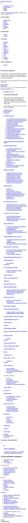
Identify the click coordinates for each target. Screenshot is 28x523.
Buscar (5, 8)
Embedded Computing (9, 115)
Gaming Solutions (8, 322)
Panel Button (4, 86)
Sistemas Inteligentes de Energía (15, 230)
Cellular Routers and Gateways (14, 173)
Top (3, 520)
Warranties (9, 372)
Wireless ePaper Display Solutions (15, 138)
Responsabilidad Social (9, 472)
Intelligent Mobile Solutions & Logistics (12, 236)
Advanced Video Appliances (14, 216)
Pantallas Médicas (11, 229)
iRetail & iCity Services (9, 297)
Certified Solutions (11, 150)
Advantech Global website (11, 12)
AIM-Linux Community (13, 381)
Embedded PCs (10, 127)
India (5, 45)
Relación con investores (9, 403)
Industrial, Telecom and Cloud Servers (16, 204)
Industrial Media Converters (14, 177)
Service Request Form (12, 369)
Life (8, 418)
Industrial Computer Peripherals (14, 193)
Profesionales (7, 414)
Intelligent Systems (8, 185)
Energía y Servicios (8, 275)
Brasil (5, 21)
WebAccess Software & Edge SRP (15, 165)
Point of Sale (10, 301)
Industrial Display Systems (13, 133)
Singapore (6, 52)
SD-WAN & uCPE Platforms (14, 208)
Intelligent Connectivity (9, 169)
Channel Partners (8, 354)
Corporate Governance (12, 408)
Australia (6, 42)
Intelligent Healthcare (8, 223)
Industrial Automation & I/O (10, 145)
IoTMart (6, 434)
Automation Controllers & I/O (14, 148)
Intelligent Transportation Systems (15, 195)
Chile (5, 25)
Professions (9, 417)
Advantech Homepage (6, 1)
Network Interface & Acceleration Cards (17, 206)
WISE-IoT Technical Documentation (16, 384)
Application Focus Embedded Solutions (16, 120)
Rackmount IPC (11, 198)
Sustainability (7, 425)
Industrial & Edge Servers (9, 284)
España (5, 36)
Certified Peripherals (8, 260)
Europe (5, 34)
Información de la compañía (14, 396)
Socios (5, 352)
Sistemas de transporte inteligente (11, 309)
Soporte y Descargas (8, 365)
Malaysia (6, 51)
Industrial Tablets (11, 242)
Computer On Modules (12, 123)
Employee (6, 428)
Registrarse (6, 5)
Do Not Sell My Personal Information (13, 515)
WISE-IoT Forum (11, 383)
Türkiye (6, 57)
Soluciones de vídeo (8, 335)
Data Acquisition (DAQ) (13, 154)
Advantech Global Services (10, 343)
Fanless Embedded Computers (14, 130)
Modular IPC (10, 197)
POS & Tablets (10, 252)
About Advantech (7, 393)
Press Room (10, 400)
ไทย (5, 56)
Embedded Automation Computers (15, 155)
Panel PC (9, 161)
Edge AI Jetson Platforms (13, 217)
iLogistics (6, 325)
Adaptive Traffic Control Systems (15, 312)
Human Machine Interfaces (13, 160)
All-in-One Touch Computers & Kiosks (16, 250)
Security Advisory (8, 387)
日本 (5, 48)
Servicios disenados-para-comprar (11, 345)
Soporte (6, 362)
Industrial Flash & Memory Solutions (16, 134)
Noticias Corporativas (9, 469)
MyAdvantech (7, 7)
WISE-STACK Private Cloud (14, 210)
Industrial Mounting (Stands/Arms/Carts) (13, 257)
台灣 (5, 54)
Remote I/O (10, 164)
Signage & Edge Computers (14, 254)
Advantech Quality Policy (9, 348)
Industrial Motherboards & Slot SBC (16, 194)
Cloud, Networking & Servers (10, 201)
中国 (5, 43)
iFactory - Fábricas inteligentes (10, 278)
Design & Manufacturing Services (11, 319)
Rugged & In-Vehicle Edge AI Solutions (17, 243)
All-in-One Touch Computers (14, 300)
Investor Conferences (12, 409)
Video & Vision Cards (12, 220)
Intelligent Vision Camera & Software (16, 219)
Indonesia (6, 46)
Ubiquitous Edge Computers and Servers (17, 303)
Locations (9, 421)
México (5, 23)
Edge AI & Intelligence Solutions (15, 126)
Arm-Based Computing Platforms (15, 121)
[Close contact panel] (1, 443)
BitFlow (9, 338)
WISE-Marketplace (8, 435)
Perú (6, 10)
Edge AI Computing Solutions (14, 270)
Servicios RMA (11, 368)
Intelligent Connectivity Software (15, 181)
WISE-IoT (9, 361)
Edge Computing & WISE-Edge (11, 267)
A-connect (6, 489)
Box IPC (9, 188)
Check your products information (15, 371)
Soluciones (6, 264)
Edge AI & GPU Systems (13, 191)
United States (7, 20)
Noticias (6, 485)
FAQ (5, 488)
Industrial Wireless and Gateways (15, 180)
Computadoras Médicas (12, 228)
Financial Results (11, 406)
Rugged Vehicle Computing (10, 306)
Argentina (6, 24)
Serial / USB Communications (14, 182)
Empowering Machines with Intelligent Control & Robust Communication (16, 290)
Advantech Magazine (12, 399)
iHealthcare (6, 281)
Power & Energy (11, 162)
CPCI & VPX (10, 190)
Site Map (6, 513)
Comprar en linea (9, 459)
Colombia (6, 27)
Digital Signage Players (12, 124)
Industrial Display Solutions (10, 328)
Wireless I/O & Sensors (12, 167)
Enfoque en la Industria (9, 483)
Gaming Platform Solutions (13, 131)
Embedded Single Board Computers (16, 128)
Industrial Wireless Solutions (14, 137)
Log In (11, 5)
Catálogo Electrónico (9, 487)
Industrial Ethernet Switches (14, 175)
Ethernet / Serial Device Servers (14, 174)
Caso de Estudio (8, 480)
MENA (5, 65)
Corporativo (7, 390)
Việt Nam (6, 59)
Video (5, 484)
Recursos (9, 378)
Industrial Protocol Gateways (14, 178)
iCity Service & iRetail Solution (14, 251)
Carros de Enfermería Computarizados (16, 226)
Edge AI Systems (11, 272)
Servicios (6, 340)
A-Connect (6, 437)
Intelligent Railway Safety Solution (15, 313)
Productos (6, 112)
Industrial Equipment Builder (10, 286)
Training (9, 419)
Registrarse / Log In (8, 91)
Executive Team (11, 397)
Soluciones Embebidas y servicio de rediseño (13, 316)
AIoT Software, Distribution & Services (16, 119)
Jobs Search (7, 473)
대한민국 (6, 49)
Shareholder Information (13, 411)
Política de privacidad (9, 514)
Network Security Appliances (14, 207)
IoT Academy (10, 380)
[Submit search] (12, 89)
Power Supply (10, 263)
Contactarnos (7, 431)
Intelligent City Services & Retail (11, 246)
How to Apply (10, 422)
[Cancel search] (13, 89)
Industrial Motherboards (13, 135)
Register (3, 84)
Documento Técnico (9, 481)
